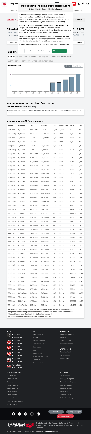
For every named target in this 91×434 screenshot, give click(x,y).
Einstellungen (31, 51)
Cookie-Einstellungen (27, 41)
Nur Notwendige (44, 51)
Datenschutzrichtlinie (62, 45)
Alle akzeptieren (59, 51)
